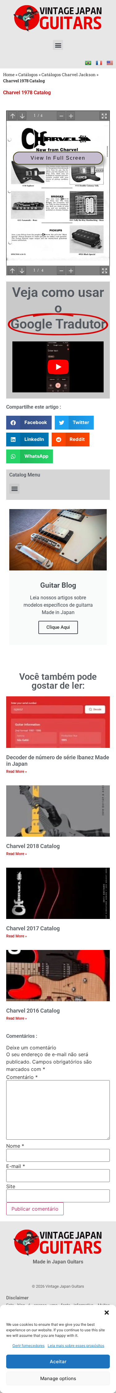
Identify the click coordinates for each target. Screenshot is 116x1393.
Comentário (22, 1077)
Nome (15, 1145)
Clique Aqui (58, 627)
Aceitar (58, 1361)
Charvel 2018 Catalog (33, 846)
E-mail (15, 1166)
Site (10, 1186)
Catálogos (28, 74)
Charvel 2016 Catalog (33, 1010)
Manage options (58, 1378)
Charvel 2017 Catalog (33, 928)
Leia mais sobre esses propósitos (76, 1345)
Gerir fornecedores (28, 1345)
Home (9, 74)
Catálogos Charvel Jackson (68, 74)
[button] (107, 1312)
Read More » (16, 771)
